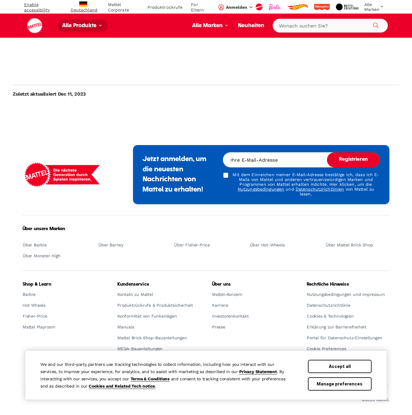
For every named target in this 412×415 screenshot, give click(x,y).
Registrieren (353, 159)
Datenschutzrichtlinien (320, 189)
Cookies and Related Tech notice (122, 386)
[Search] (375, 24)
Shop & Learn (37, 284)
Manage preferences (340, 383)
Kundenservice (133, 284)
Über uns (221, 284)
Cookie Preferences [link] (326, 349)
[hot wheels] (298, 7)
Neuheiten (251, 25)
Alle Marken (208, 25)
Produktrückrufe (165, 7)
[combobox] (330, 26)
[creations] (347, 7)
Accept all (340, 366)
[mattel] (259, 7)
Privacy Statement (258, 371)
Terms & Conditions (150, 378)
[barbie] (275, 7)
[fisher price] (322, 7)
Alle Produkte (80, 25)
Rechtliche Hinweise (328, 284)
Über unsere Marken (44, 229)
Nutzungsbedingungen (261, 189)
